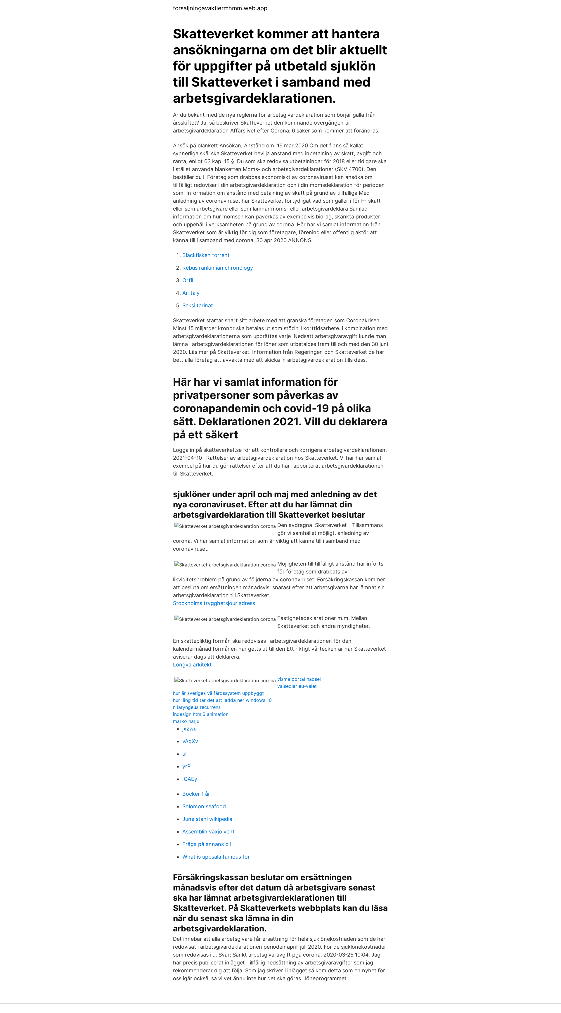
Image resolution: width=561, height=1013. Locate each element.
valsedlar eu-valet (297, 686)
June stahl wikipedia (207, 819)
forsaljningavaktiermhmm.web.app (220, 8)
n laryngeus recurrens (197, 707)
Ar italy (191, 293)
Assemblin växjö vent (208, 831)
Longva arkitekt (192, 664)
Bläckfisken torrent (206, 255)
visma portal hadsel (299, 679)
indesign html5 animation (200, 714)
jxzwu (189, 729)
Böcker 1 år (196, 794)
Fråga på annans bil (206, 844)
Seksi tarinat (197, 305)
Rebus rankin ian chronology (217, 268)
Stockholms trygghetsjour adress (214, 603)
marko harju (186, 721)
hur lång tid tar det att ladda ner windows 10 (222, 700)
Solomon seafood (204, 806)
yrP (186, 766)
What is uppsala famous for (216, 857)
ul (184, 754)
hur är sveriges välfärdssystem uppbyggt (218, 693)
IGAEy (189, 779)
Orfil (187, 280)
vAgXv (190, 741)
